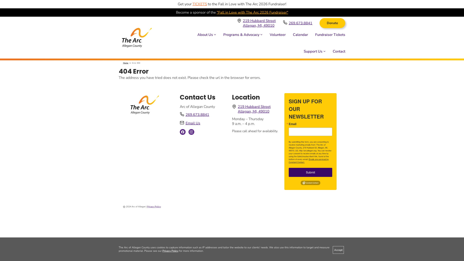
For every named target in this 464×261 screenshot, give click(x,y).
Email (292, 124)
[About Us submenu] (215, 34)
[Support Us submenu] (324, 51)
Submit (310, 172)
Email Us (193, 123)
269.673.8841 (300, 23)
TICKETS (199, 4)
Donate (332, 23)
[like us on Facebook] (183, 132)
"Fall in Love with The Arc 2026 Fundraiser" (252, 12)
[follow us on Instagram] (191, 132)
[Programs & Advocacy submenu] (261, 34)
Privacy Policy (154, 206)
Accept (338, 250)
